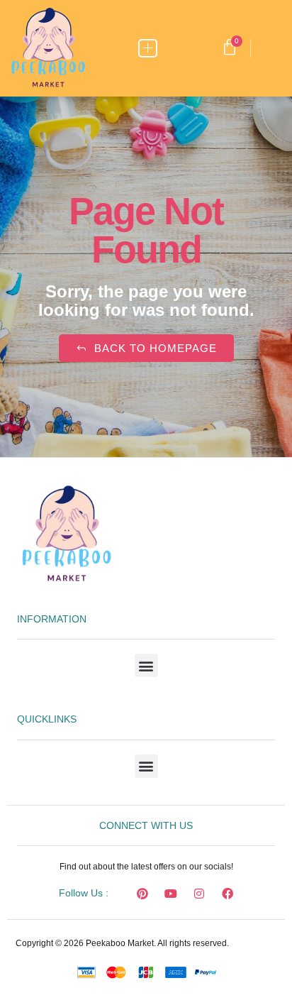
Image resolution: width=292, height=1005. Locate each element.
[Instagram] (199, 893)
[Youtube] (170, 893)
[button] (147, 48)
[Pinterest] (142, 893)
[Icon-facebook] (114, 893)
